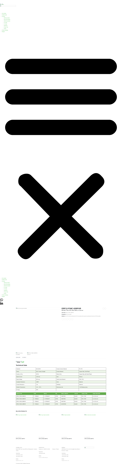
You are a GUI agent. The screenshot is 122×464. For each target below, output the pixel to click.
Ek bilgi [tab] (24, 357)
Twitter (65, 319)
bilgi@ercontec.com (19, 460)
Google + (70, 319)
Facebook (63, 319)
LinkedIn (67, 319)
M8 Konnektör (7, 17)
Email (72, 319)
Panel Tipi (6, 27)
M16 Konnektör (7, 20)
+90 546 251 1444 (19, 454)
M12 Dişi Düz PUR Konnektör (95, 316)
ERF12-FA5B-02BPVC (43, 438)
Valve (5, 28)
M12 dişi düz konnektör (86, 316)
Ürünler (3, 16)
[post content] (26, 425)
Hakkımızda (4, 14)
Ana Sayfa (4, 13)
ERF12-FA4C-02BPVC (20, 438)
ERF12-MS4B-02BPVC (89, 438)
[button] (61, 155)
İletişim (3, 31)
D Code (5, 22)
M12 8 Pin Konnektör (78, 316)
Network (5, 25)
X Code (5, 24)
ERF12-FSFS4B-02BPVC (67, 438)
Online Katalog (5, 30)
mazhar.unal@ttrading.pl (43, 457)
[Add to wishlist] (75, 319)
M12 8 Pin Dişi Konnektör (69, 316)
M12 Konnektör (7, 19)
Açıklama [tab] (18, 357)
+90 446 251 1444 (19, 456)
